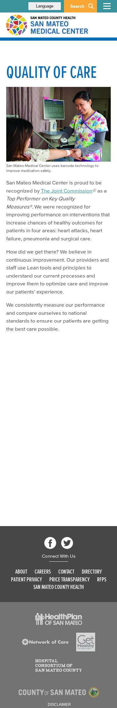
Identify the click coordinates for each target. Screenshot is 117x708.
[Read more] (58, 619)
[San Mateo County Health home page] (46, 25)
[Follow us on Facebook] (50, 543)
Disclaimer (59, 704)
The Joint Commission (66, 190)
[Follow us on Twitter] (67, 543)
